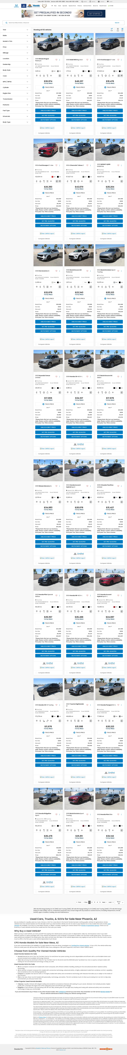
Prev (85, 902)
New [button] (55, 5)
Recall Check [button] (103, 5)
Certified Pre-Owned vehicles (80, 945)
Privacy (49, 1048)
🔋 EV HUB (110, 5)
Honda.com (62, 1050)
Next (104, 902)
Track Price (49, 87)
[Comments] (60, 75)
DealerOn (38, 1048)
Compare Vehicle (44, 133)
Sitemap (44, 1048)
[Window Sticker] (122, 75)
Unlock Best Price (48, 110)
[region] (48, 100)
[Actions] (59, 59)
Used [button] (59, 5)
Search (117, 23)
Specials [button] (65, 5)
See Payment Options (48, 120)
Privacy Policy (42, 1017)
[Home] (52, 6)
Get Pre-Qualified (48, 115)
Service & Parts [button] (87, 5)
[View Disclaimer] (51, 75)
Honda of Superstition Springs (90, 925)
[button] (61, 44)
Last (111, 902)
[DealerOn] (18, 1049)
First (79, 902)
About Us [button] (95, 5)
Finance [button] (80, 5)
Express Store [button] (72, 5)
